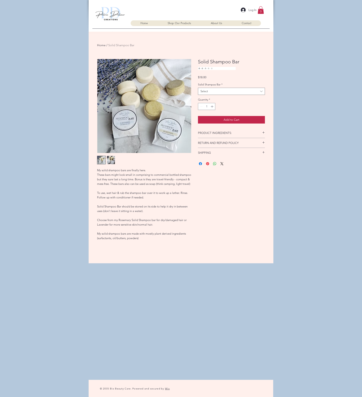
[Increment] (212, 106)
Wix (167, 388)
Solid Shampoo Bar (210, 84)
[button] (261, 10)
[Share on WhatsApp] (214, 163)
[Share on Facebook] (200, 163)
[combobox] (231, 91)
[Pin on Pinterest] (207, 163)
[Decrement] (201, 106)
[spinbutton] (206, 106)
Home (101, 45)
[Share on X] (222, 163)
